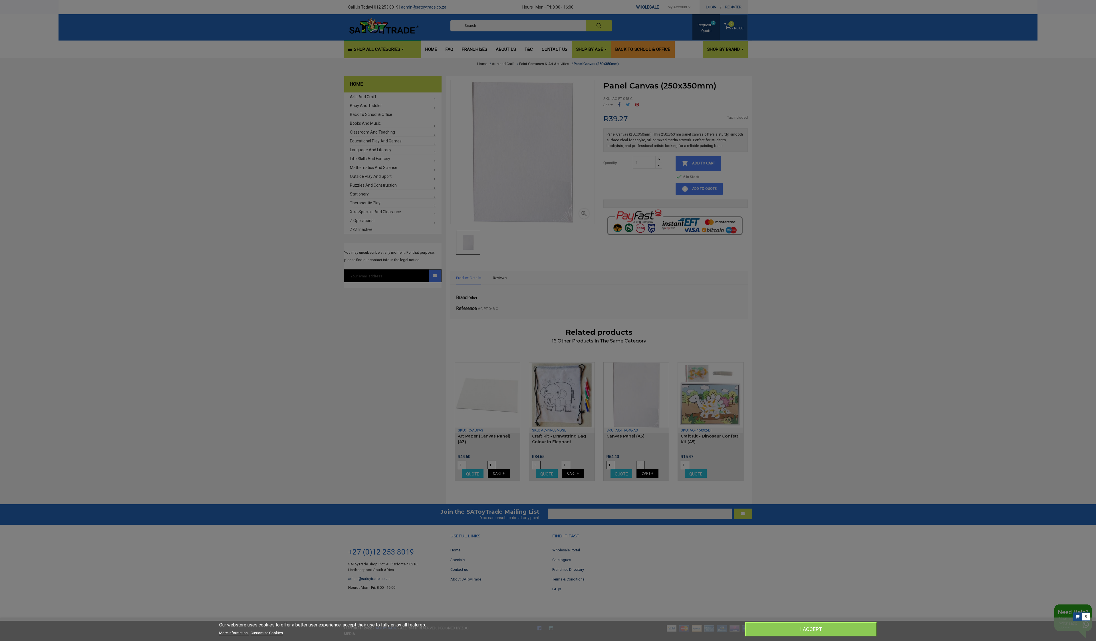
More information (234, 633)
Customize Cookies (267, 633)
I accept (811, 629)
